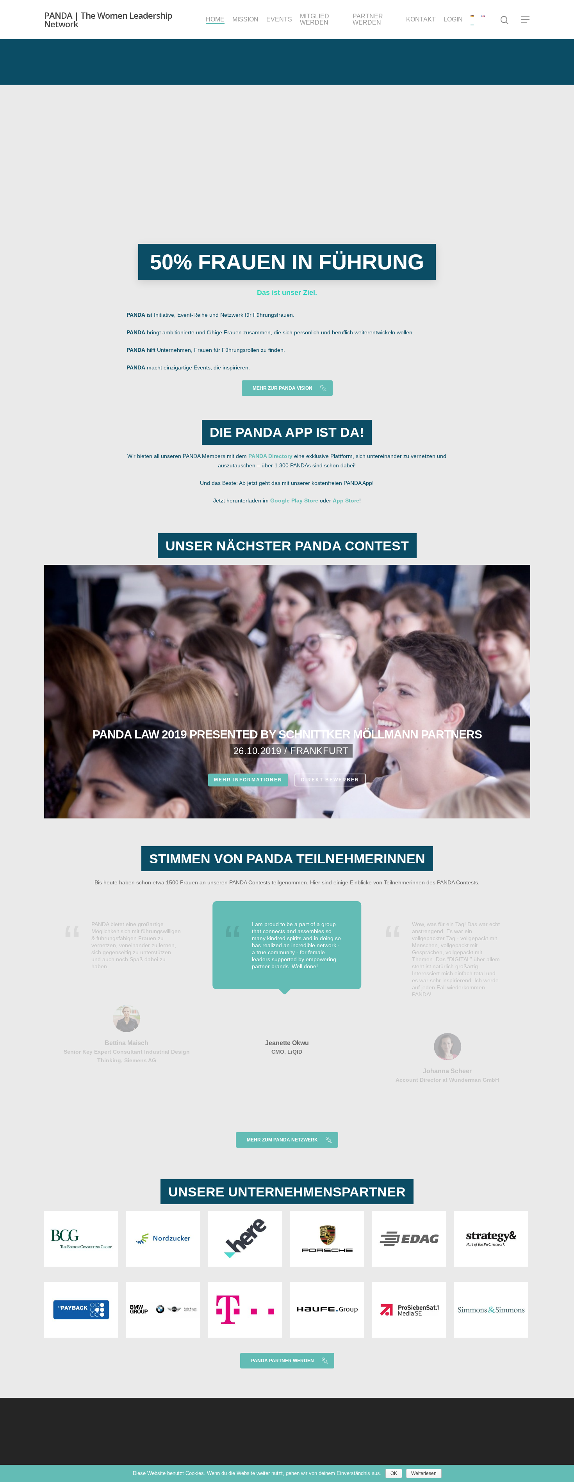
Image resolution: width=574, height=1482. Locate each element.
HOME (215, 19)
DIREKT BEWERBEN (330, 780)
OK (393, 1473)
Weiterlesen (424, 1473)
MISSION (245, 19)
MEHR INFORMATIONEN (248, 780)
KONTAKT (421, 19)
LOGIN (453, 19)
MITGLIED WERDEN (314, 19)
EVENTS (279, 19)
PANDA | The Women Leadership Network (108, 19)
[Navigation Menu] (525, 19)
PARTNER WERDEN (368, 19)
